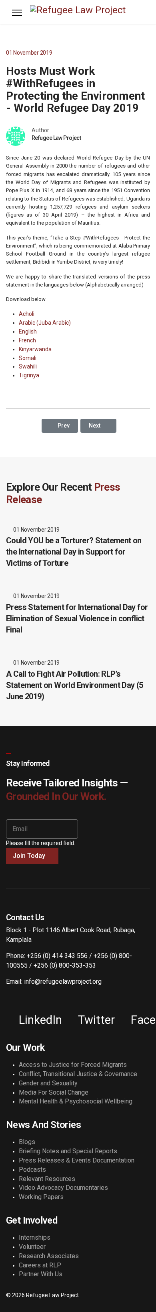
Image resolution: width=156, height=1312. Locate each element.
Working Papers (41, 1197)
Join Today (30, 856)
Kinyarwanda (35, 349)
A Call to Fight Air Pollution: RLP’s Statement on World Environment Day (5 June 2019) (74, 685)
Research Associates (49, 1256)
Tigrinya (29, 375)
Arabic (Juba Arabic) (45, 322)
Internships (34, 1237)
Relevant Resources (47, 1179)
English (28, 331)
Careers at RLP (40, 1265)
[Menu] (17, 13)
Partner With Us (40, 1274)
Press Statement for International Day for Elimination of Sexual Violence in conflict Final (77, 618)
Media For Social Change (53, 1092)
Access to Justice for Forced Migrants (73, 1064)
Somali (27, 358)
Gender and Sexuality (48, 1083)
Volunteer (32, 1247)
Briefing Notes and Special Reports (68, 1151)
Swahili (28, 366)
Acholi (26, 314)
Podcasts (32, 1169)
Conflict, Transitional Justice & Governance (78, 1074)
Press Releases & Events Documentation (76, 1160)
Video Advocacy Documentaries (63, 1187)
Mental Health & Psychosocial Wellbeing (75, 1101)
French (27, 340)
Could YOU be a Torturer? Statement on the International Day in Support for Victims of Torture (74, 552)
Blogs (27, 1142)
